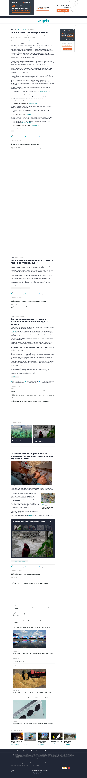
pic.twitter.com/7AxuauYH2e (28, 122)
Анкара (12, 288)
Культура (38, 25)
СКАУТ (12, 769)
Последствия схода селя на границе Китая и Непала (28, 522)
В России (18, 25)
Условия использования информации (68, 770)
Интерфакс (43, 21)
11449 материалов (15, 744)
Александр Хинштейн (15, 216)
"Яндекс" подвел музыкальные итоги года (32, 40)
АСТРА (12, 771)
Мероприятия (56, 16)
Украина (21, 288)
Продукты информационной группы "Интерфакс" (28, 763)
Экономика (28, 25)
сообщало (30, 515)
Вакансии (33, 750)
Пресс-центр (27, 750)
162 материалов (67, 744)
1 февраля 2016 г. (33, 103)
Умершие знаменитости (56, 741)
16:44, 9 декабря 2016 (30, 29)
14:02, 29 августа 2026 (20, 316)
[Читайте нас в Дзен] (33, 773)
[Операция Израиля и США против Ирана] (30, 740)
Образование (49, 16)
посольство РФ (25, 561)
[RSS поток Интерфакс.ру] (38, 773)
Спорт (33, 25)
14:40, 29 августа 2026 (18, 450)
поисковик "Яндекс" (27, 128)
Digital (47, 25)
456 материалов (54, 743)
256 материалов (41, 744)
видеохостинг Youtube (38, 128)
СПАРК (12, 766)
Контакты (13, 750)
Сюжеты (57, 25)
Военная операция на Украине (16, 742)
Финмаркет (33, 16)
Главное (12, 25)
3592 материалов (28, 744)
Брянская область (32, 216)
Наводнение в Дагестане (67, 742)
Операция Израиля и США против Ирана (30, 742)
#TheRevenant (43, 91)
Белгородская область (42, 216)
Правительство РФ (15, 376)
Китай (16, 561)
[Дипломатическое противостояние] (43, 739)
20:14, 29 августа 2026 (20, 157)
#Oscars (48, 91)
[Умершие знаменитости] (56, 739)
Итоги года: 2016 (22, 29)
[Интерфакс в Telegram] (34, 773)
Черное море (26, 288)
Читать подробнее (47, 509)
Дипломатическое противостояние (42, 742)
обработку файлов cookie (61, 758)
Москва (43, 25)
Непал (12, 561)
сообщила (14, 331)
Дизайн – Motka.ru (65, 773)
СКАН (33, 768)
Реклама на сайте (40, 750)
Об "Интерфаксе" (12, 16)
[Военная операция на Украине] (17, 739)
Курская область (24, 216)
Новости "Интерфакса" (36, 766)
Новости (52, 25)
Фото (62, 25)
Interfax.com (19, 16)
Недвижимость (43, 16)
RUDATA (33, 769)
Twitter (12, 131)
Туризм (37, 16)
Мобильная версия (4, 16)
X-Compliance (13, 768)
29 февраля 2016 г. (37, 94)
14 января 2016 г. (31, 114)
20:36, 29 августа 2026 (19, 257)
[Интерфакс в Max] (40, 773)
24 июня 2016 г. (35, 125)
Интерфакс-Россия (26, 16)
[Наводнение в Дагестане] (70, 739)
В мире (22, 25)
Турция (16, 288)
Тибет (19, 561)
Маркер (12, 770)
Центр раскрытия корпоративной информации (40, 770)
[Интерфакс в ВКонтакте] (36, 773)
